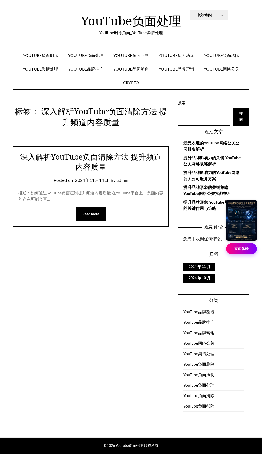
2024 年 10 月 (199, 278)
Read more (90, 214)
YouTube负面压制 (131, 56)
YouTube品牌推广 (85, 69)
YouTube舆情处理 (40, 69)
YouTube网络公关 (221, 69)
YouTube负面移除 (221, 56)
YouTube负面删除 (40, 56)
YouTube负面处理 (131, 21)
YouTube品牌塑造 (131, 69)
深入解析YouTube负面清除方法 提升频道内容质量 (90, 162)
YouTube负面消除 (176, 56)
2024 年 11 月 (199, 267)
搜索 (181, 103)
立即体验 (241, 249)
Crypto (131, 83)
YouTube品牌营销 (176, 69)
